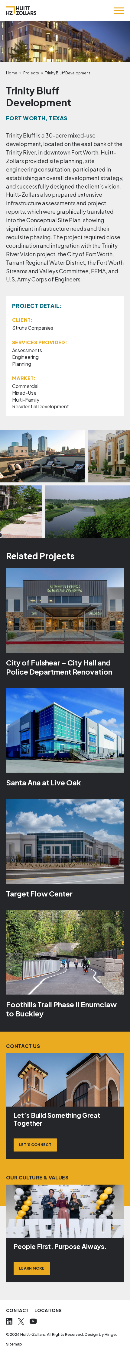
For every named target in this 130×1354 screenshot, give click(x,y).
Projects (31, 73)
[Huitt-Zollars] (21, 10)
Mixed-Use (24, 393)
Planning (21, 364)
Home (11, 73)
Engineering (25, 357)
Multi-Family (25, 399)
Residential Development (40, 406)
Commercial (25, 386)
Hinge (110, 1334)
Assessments (27, 350)
